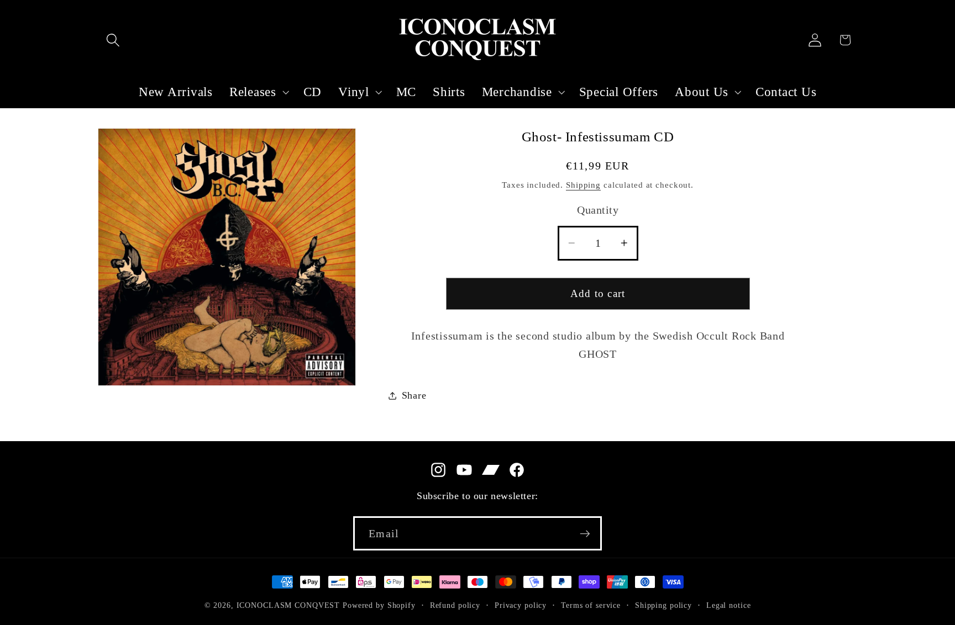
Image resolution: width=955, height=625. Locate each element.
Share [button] (414, 395)
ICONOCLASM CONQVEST (288, 605)
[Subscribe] (585, 533)
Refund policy (455, 605)
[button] (113, 40)
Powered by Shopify (379, 605)
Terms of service (591, 605)
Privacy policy (521, 605)
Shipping (583, 185)
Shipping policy (663, 605)
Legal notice (728, 605)
